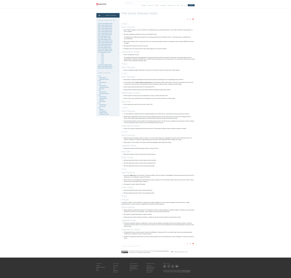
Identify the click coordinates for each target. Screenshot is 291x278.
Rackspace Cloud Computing (184, 271)
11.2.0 (102, 60)
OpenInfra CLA (149, 272)
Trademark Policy (150, 268)
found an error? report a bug (180, 251)
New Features (102, 77)
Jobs (114, 268)
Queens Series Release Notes (105, 50)
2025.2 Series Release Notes (105, 26)
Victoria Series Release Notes (105, 42)
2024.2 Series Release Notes (105, 30)
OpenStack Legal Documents (144, 252)
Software (143, 5)
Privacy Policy (149, 270)
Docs (182, 5)
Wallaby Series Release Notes (105, 41)
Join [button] (185, 5)
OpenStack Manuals (134, 265)
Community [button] (163, 5)
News (97, 270)
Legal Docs (148, 265)
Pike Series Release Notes (104, 52)
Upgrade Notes (103, 98)
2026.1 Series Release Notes (105, 25)
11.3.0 (102, 58)
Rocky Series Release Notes (105, 49)
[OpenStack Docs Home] (99, 15)
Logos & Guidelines (150, 267)
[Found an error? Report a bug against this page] (193, 19)
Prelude (101, 109)
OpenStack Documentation (110, 15)
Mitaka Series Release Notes (105, 68)
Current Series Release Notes (105, 23)
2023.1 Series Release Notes (105, 34)
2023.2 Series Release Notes (105, 33)
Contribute (115, 272)
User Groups (115, 265)
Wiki (131, 270)
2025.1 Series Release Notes (105, 28)
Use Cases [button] (150, 5)
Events (114, 267)
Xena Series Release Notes (104, 39)
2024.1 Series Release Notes (105, 31)
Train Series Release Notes (104, 45)
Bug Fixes (101, 88)
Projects (98, 265)
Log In (191, 5)
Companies (115, 270)
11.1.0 (102, 61)
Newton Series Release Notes (105, 66)
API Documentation (134, 268)
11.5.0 (102, 55)
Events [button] (156, 5)
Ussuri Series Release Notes (105, 44)
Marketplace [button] (171, 5)
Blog (178, 5)
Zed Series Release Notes (104, 36)
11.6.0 (102, 53)
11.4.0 (102, 57)
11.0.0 (102, 63)
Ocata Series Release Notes (105, 64)
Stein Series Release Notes (104, 47)
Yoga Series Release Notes (104, 37)
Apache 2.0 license (186, 270)
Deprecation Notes (104, 79)
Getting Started (133, 267)
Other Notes (102, 101)
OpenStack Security (100, 267)
